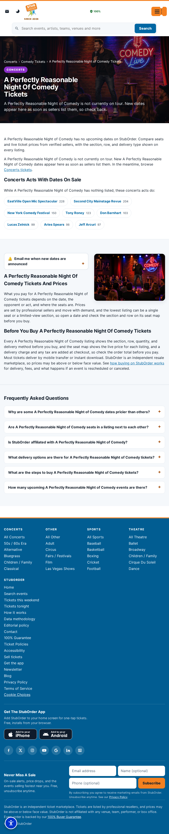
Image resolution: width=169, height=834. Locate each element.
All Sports (95, 537)
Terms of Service (18, 688)
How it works (15, 612)
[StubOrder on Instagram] (32, 750)
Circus (51, 549)
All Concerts (14, 537)
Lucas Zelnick (21, 225)
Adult (50, 543)
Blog (7, 676)
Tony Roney (78, 213)
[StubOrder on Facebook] (8, 750)
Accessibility (14, 650)
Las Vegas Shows (60, 568)
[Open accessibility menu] (11, 823)
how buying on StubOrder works (137, 363)
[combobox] (84, 28)
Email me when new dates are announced (37, 261)
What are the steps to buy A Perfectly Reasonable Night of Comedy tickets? (73, 472)
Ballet (133, 543)
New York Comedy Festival (31, 213)
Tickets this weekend (21, 600)
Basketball (95, 549)
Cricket (93, 562)
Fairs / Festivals (58, 556)
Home (9, 587)
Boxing (93, 556)
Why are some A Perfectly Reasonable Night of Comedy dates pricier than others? (79, 412)
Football (94, 568)
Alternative (13, 549)
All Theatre (138, 537)
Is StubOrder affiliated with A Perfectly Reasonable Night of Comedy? (67, 442)
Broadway (137, 549)
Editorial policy (16, 625)
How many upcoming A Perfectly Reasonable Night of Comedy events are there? (77, 487)
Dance (134, 568)
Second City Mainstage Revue (101, 201)
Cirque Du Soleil (142, 562)
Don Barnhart (114, 213)
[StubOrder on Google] (56, 750)
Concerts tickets (18, 170)
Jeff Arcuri (90, 225)
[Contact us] (7, 11)
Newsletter (13, 669)
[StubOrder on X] (20, 750)
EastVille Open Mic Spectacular (35, 201)
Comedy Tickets (33, 61)
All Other (53, 537)
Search (145, 28)
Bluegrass (12, 556)
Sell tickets (13, 657)
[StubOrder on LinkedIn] (68, 750)
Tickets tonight (16, 606)
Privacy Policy (16, 682)
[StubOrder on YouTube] (44, 750)
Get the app (14, 663)
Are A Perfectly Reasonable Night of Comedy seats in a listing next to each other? (78, 427)
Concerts (10, 61)
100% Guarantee (17, 638)
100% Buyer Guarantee (64, 817)
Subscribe (152, 783)
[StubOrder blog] (79, 750)
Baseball (94, 543)
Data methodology (19, 619)
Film (49, 562)
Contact (10, 631)
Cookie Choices (17, 694)
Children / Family (18, 562)
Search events (16, 593)
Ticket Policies (16, 644)
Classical (11, 568)
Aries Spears (57, 225)
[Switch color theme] (18, 11)
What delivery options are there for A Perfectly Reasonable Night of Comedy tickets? (81, 457)
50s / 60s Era (15, 543)
